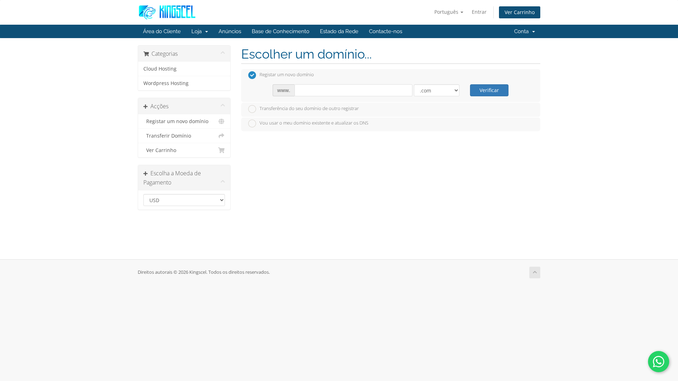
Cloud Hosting (160, 69)
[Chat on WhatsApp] (658, 361)
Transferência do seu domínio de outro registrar (309, 108)
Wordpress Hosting (166, 83)
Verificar (489, 90)
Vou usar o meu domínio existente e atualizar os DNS (314, 123)
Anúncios (230, 31)
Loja (197, 31)
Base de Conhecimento (280, 31)
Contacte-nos (385, 31)
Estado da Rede (339, 31)
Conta (522, 31)
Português (447, 11)
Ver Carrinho (520, 12)
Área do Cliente (162, 31)
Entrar (479, 11)
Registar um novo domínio (175, 121)
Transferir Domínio (167, 136)
